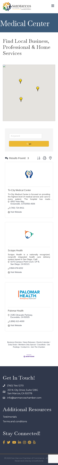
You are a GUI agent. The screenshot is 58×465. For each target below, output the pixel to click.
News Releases (29, 342)
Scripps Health (15, 250)
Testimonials (10, 416)
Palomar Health (16, 311)
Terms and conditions (15, 421)
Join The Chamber (38, 347)
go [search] (30, 144)
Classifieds (41, 345)
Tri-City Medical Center (19, 190)
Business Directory (14, 342)
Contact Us (25, 347)
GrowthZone (37, 461)
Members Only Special (27, 345)
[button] (37, 88)
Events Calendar (43, 342)
